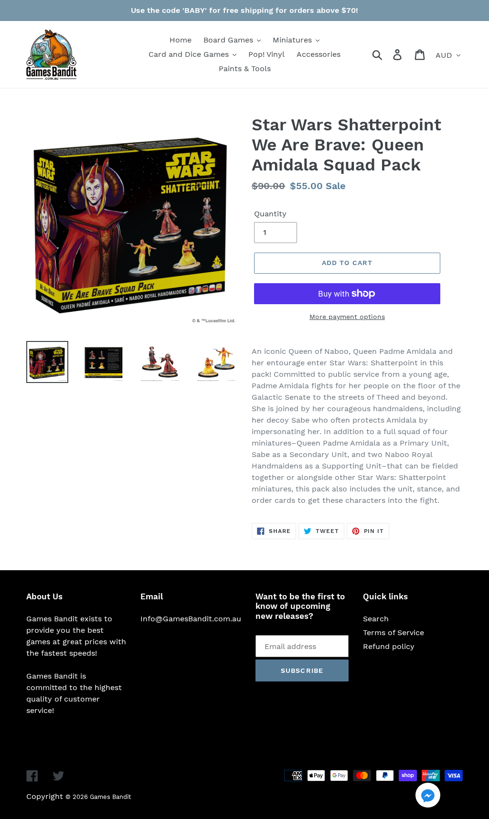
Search (376, 618)
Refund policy (389, 646)
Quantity (270, 213)
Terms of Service (393, 632)
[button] (427, 797)
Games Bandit (110, 796)
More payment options (347, 316)
